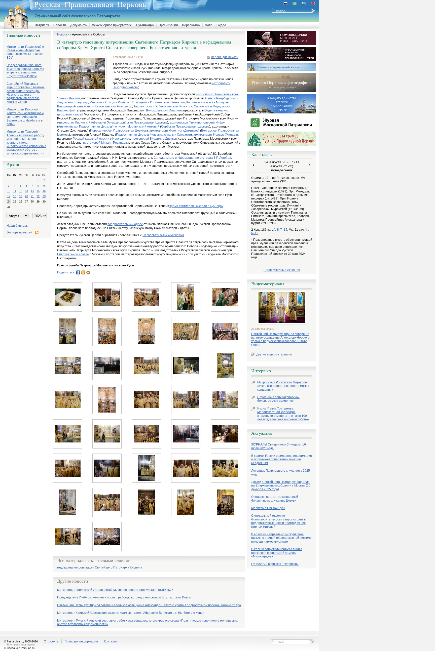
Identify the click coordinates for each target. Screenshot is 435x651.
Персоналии (191, 25)
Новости (59, 25)
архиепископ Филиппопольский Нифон (198, 122)
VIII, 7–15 (280, 229)
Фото (208, 25)
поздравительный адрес (125, 224)
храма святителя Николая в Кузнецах (196, 206)
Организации (168, 25)
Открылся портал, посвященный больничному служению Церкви (274, 498)
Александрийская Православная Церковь (137, 122)
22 (38, 196)
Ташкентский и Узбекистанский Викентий (163, 106)
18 (14, 196)
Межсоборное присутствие (112, 25)
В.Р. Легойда (222, 157)
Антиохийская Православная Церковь (85, 126)
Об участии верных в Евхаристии (275, 564)
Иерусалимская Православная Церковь (118, 130)
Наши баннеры (17, 225)
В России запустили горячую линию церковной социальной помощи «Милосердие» (276, 552)
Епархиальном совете (73, 254)
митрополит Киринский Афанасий (81, 122)
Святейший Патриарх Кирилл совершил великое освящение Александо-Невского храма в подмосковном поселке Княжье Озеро (280, 339)
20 (26, 196)
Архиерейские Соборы (88, 34)
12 (20, 190)
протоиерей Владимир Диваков (154, 138)
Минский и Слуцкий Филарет (110, 102)
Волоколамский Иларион (164, 110)
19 (20, 196)
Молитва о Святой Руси (268, 508)
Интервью (261, 370)
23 (44, 196)
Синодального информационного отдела (183, 157)
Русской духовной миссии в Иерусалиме (101, 138)
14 (32, 190)
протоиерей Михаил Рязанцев (105, 142)
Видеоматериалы (267, 283)
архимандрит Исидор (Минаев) (215, 134)
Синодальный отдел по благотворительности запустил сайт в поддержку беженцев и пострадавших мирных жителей (278, 521)
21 (32, 196)
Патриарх (42, 25)
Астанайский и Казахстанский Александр (102, 106)
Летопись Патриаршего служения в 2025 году (280, 472)
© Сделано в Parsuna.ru (19, 647)
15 (38, 190)
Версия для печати (224, 57)
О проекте (51, 641)
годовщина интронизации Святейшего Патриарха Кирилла (99, 567)
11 (14, 190)
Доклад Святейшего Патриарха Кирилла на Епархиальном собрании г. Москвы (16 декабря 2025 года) (280, 485)
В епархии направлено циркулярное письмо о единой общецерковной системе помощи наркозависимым (281, 538)
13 (26, 190)
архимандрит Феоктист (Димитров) (174, 130)
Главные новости (23, 35)
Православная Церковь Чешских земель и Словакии (153, 134)
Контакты (111, 641)
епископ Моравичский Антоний (137, 126)
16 (44, 190)
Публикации (145, 25)
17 (8, 196)
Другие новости (72, 581)
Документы (78, 25)
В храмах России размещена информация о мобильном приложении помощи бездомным (281, 459)
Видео (221, 25)
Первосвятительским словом (163, 235)
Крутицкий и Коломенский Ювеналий (158, 102)
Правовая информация (81, 641)
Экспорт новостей (19, 232)
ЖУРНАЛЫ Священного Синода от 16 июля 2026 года (278, 446)
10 (8, 190)
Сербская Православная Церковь (185, 126)
